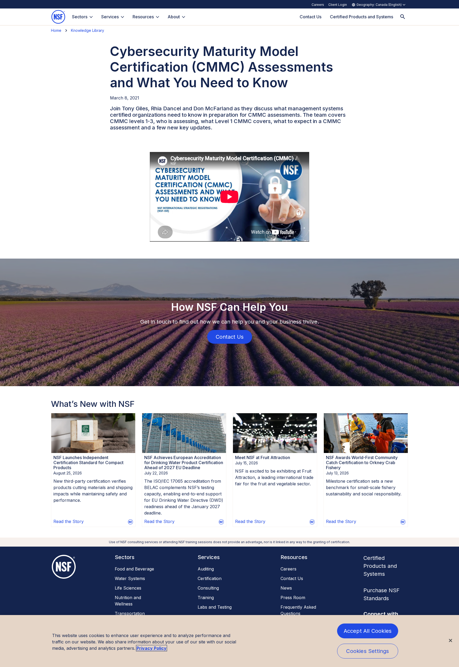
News (286, 588)
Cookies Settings (367, 651)
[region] (229, 641)
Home (56, 30)
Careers (318, 5)
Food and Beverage (134, 569)
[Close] (450, 640)
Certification (210, 578)
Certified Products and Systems (380, 566)
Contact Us (291, 578)
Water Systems (130, 578)
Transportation (130, 613)
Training (206, 597)
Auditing (206, 569)
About (174, 16)
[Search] (402, 16)
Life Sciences (128, 588)
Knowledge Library (87, 30)
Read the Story (68, 521)
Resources (143, 16)
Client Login (337, 5)
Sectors (79, 16)
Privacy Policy (152, 648)
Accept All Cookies (368, 631)
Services (110, 16)
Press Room (292, 597)
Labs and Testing (215, 607)
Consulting (208, 588)
